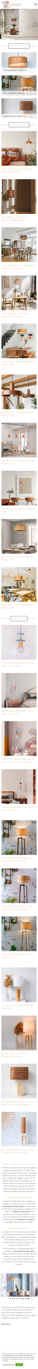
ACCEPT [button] (19, 1364)
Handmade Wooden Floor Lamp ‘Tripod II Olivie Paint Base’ (17, 907)
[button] (35, 4)
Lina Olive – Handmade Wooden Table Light (17, 1006)
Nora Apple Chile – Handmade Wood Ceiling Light (16, 170)
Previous (3, 1286)
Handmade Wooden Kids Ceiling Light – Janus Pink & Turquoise (17, 760)
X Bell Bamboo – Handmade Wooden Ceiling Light (15, 314)
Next (35, 1286)
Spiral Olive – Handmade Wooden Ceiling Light (18, 363)
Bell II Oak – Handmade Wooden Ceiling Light (17, 558)
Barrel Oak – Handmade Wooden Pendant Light (17, 462)
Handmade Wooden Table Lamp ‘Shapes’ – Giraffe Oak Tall (17, 1151)
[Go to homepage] (11, 4)
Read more (5, 1326)
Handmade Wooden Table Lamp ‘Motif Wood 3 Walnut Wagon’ (17, 1103)
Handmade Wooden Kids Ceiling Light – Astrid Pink (17, 712)
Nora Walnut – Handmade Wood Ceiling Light (17, 414)
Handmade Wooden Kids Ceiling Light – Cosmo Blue (17, 664)
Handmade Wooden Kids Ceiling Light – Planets (17, 808)
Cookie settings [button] (8, 1364)
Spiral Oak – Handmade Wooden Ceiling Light (17, 606)
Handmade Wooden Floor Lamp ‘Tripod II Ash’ (17, 955)
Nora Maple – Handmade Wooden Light (18, 510)
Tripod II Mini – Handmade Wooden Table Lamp (14, 1055)
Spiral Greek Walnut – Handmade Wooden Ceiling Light (17, 266)
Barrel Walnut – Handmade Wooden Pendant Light (14, 218)
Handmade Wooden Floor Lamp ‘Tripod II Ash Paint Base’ (17, 859)
